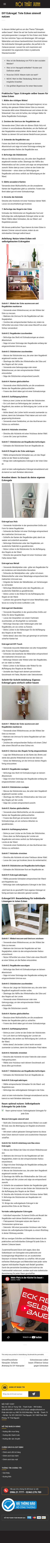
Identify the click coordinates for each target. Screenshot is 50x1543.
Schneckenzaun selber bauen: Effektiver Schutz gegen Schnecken (38, 1363)
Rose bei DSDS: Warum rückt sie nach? (22, 75)
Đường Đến (7, 1477)
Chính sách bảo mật (10, 1460)
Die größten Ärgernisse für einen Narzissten (24, 86)
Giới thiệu (6, 1473)
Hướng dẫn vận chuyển (11, 1439)
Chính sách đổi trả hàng (12, 1452)
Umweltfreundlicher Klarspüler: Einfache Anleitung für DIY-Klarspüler (13, 1363)
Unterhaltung (22, 1354)
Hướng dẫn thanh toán (11, 1435)
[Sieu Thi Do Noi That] (28, 4)
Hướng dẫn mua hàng (11, 1432)
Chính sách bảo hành (11, 1456)
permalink (40, 1354)
